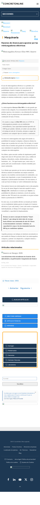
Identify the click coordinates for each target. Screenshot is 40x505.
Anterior (14, 288)
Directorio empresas (30, 447)
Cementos (11, 355)
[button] (38, 4)
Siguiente (25, 288)
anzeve (10, 72)
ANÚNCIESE (10, 326)
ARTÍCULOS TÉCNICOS (13, 321)
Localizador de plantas (11, 450)
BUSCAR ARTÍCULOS (21, 300)
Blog (20, 453)
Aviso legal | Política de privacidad (25, 459)
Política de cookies (12, 462)
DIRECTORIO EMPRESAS (14, 316)
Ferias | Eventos (17, 447)
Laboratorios (12, 365)
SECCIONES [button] (8, 14)
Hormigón (11, 346)
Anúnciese (7, 447)
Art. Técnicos (24, 450)
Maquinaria (11, 37)
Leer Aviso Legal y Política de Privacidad (13, 398)
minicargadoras (16, 72)
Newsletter (33, 450)
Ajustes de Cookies (28, 462)
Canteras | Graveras (14, 360)
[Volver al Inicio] (16, 4)
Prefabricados (12, 350)
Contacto (10, 459)
